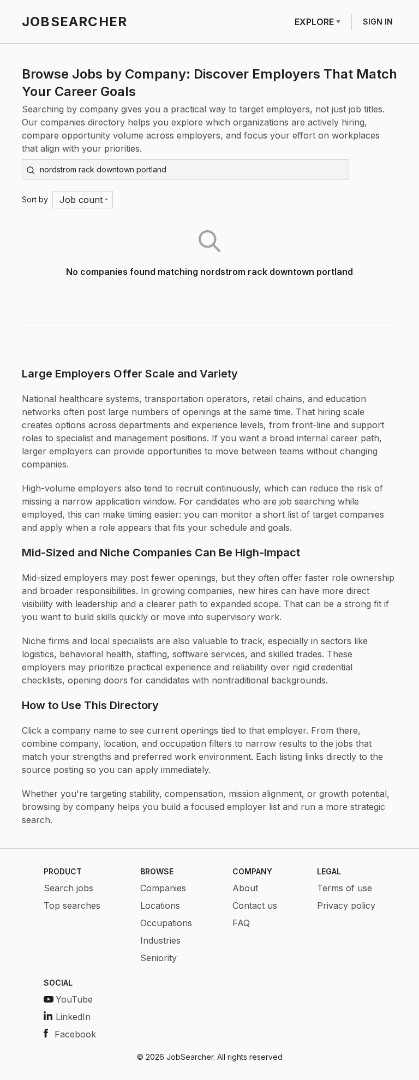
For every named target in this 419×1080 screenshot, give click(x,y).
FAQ (241, 922)
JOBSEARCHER (74, 21)
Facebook (75, 1034)
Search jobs (68, 888)
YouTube (74, 999)
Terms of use (344, 888)
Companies (163, 888)
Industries (160, 940)
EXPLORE (314, 21)
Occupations (166, 922)
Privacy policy (346, 905)
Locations (160, 905)
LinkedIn (73, 1016)
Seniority (158, 957)
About (245, 888)
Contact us (254, 905)
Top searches (72, 905)
